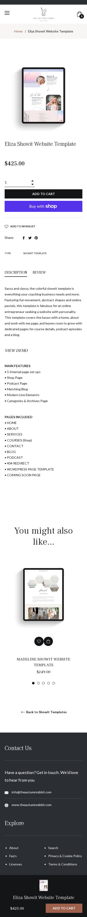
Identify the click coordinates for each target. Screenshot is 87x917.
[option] (43, 621)
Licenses (15, 864)
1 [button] (33, 683)
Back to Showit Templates (46, 712)
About (14, 848)
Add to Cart (64, 908)
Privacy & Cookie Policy (65, 856)
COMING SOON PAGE (24, 475)
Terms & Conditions (62, 864)
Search (53, 848)
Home (18, 31)
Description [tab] (16, 272)
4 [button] (48, 683)
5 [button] (53, 683)
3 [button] (43, 683)
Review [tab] (40, 272)
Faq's (13, 856)
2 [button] (38, 683)
